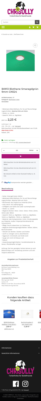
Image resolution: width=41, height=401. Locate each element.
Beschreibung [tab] (7, 189)
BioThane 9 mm (14, 99)
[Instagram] (25, 384)
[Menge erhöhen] (37, 150)
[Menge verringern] (4, 150)
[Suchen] (37, 22)
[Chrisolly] (20, 9)
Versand (18, 126)
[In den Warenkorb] (3, 40)
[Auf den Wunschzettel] (35, 45)
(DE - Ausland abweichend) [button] (23, 142)
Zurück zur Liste (7, 34)
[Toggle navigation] (3, 27)
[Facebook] (16, 384)
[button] (30, 27)
